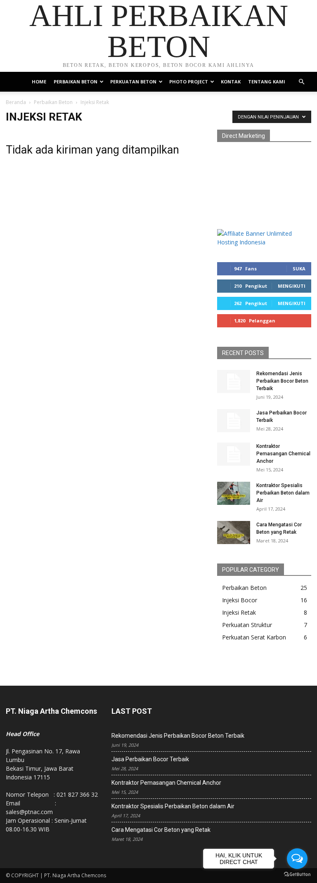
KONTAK (231, 81)
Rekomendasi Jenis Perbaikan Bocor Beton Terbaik (282, 381)
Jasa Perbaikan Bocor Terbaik (150, 759)
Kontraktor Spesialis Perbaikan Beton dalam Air (283, 493)
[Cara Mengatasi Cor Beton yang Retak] (233, 532)
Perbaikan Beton (53, 102)
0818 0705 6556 (238, 174)
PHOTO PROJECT (188, 81)
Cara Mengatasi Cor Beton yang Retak (161, 829)
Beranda (16, 102)
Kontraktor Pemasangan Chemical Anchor (283, 453)
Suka (299, 268)
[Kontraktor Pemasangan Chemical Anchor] (233, 454)
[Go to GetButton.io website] (297, 874)
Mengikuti (291, 286)
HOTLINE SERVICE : (243, 157)
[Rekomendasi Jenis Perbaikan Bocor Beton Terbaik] (233, 381)
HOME (39, 81)
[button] (301, 82)
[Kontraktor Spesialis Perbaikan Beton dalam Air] (233, 493)
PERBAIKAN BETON (75, 81)
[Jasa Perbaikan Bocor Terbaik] (233, 420)
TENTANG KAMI (266, 81)
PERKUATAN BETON (133, 81)
